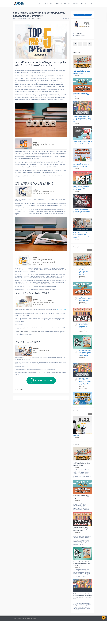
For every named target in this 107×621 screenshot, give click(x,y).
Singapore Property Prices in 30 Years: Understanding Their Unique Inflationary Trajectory (81, 71)
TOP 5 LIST (75, 3)
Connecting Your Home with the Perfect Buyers (28, 331)
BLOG (69, 3)
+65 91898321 (78, 33)
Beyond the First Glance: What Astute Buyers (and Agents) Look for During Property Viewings (82, 563)
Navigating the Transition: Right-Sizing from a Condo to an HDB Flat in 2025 (82, 95)
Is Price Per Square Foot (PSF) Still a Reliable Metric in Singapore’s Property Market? (81, 188)
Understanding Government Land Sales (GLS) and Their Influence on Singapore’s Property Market (81, 164)
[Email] (21, 390)
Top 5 (37, 18)
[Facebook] (19, 390)
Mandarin (34, 18)
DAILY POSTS (84, 3)
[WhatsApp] (16, 390)
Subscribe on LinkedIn (82, 14)
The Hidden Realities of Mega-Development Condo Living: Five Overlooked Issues (81, 529)
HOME (40, 3)
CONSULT (91, 3)
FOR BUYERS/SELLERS (60, 3)
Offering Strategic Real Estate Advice (26, 327)
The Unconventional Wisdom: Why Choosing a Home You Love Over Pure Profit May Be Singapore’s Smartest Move (85, 381)
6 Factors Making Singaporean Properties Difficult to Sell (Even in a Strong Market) (81, 211)
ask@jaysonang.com (80, 35)
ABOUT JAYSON (48, 3)
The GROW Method (78, 435)
